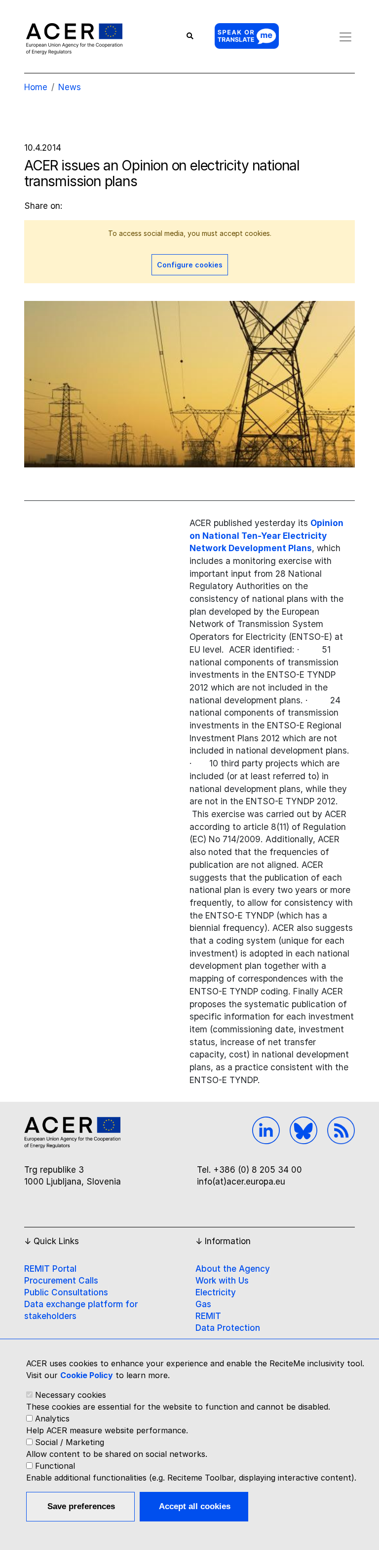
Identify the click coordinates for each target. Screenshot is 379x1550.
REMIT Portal (50, 1269)
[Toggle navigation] (345, 37)
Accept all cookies (194, 1506)
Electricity (215, 1292)
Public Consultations (66, 1292)
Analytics (52, 1418)
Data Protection (227, 1328)
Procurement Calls (61, 1281)
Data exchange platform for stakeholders (81, 1310)
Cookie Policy (86, 1375)
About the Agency (232, 1269)
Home (35, 87)
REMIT (208, 1316)
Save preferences (81, 1506)
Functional (55, 1466)
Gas (203, 1304)
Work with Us (222, 1281)
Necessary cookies (70, 1395)
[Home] (74, 38)
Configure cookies (190, 265)
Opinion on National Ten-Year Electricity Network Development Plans (266, 535)
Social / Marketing (69, 1442)
